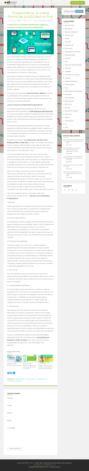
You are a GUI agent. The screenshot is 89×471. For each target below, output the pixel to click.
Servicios (67, 107)
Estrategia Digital (19, 379)
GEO (66, 61)
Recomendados (69, 98)
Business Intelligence (71, 32)
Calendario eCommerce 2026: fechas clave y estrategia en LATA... (73, 149)
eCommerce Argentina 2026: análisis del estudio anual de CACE (75, 141)
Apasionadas (68, 28)
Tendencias (42, 20)
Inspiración (68, 78)
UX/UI (66, 127)
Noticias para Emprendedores (74, 91)
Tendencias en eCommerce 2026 (74, 165)
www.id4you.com (78, 3)
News (36, 20)
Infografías (68, 71)
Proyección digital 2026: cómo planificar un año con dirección (29, 367)
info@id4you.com (50, 465)
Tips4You (49, 20)
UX (65, 124)
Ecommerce (68, 48)
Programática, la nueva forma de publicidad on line (30, 14)
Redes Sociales (69, 101)
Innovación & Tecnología (72, 75)
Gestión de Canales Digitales (73, 65)
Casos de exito (69, 35)
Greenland (68, 68)
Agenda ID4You (69, 25)
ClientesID (68, 42)
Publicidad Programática (14, 381)
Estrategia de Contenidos (72, 51)
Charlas (67, 38)
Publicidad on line (41, 379)
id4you (19, 20)
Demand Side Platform (43, 111)
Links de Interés (69, 84)
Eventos (67, 58)
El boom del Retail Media (14, 365)
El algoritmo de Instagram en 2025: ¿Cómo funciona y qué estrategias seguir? (45, 367)
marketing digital (30, 379)
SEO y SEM (68, 104)
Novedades (68, 94)
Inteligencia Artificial (71, 81)
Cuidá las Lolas (69, 45)
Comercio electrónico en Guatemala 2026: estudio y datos (74, 173)
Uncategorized (69, 121)
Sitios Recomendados (71, 111)
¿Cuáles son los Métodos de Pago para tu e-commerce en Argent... (74, 158)
